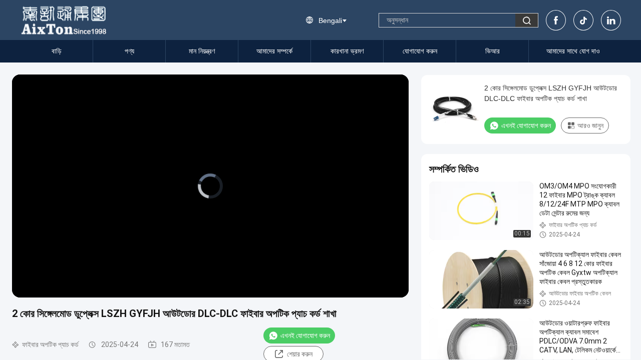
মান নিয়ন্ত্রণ (202, 51)
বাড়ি (57, 51)
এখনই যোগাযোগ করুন (305, 336)
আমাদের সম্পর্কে (274, 51)
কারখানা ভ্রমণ (347, 51)
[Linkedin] (611, 20)
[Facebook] (556, 20)
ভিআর (492, 51)
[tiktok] (583, 20)
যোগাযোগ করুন (420, 51)
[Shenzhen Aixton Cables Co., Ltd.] (65, 20)
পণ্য (129, 51)
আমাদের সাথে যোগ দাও (573, 51)
